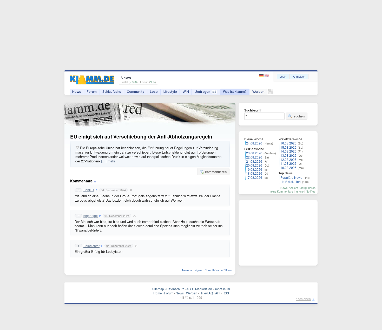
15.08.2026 (288, 147)
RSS (225, 293)
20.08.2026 (254, 165)
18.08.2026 (254, 173)
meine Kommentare (281, 191)
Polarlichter (91, 245)
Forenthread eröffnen (218, 270)
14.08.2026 (288, 151)
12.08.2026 (288, 159)
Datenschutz (175, 289)
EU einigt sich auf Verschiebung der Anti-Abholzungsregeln (141, 136)
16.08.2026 (288, 143)
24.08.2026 (254, 143)
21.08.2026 (254, 161)
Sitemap (158, 289)
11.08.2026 (288, 163)
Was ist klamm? (235, 92)
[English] (267, 75)
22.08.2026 (254, 157)
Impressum (222, 289)
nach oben (303, 298)
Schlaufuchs (111, 92)
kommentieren (216, 171)
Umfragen (205, 92)
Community (135, 92)
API (217, 293)
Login (283, 76)
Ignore (299, 191)
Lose (154, 92)
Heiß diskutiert (290, 181)
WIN (186, 92)
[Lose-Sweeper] (270, 93)
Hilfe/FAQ (206, 293)
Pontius (88, 190)
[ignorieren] (130, 190)
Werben (258, 92)
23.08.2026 (254, 153)
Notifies (310, 191)
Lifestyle (170, 92)
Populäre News (291, 177)
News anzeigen (192, 270)
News (76, 92)
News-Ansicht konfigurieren (297, 188)
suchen (299, 116)
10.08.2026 (288, 167)
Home (157, 293)
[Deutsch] (262, 75)
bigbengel (90, 215)
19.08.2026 (254, 169)
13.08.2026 (288, 155)
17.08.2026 (254, 177)
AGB (189, 289)
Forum (92, 92)
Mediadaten (203, 289)
